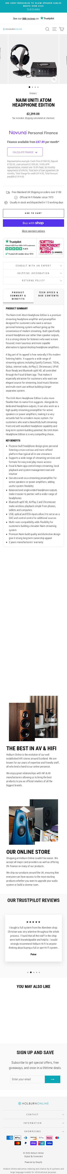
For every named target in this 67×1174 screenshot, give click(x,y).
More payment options (33, 231)
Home (33, 93)
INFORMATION (33, 1123)
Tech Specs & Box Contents (48, 294)
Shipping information (34, 273)
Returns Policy (33, 280)
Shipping (29, 118)
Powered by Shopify (33, 1162)
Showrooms (32, 1131)
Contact (32, 1114)
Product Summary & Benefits (18, 295)
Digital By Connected (33, 1156)
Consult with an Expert (33, 266)
